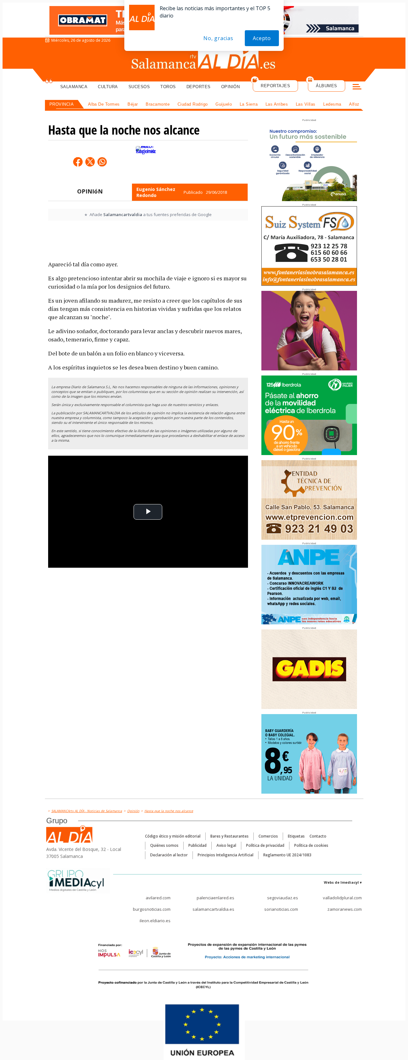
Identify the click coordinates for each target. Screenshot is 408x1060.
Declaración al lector (169, 855)
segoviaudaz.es (282, 898)
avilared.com (158, 898)
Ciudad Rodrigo (193, 104)
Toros (168, 86)
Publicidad (197, 845)
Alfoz (354, 104)
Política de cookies (311, 845)
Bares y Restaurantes (229, 836)
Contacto (318, 836)
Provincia (61, 104)
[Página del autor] (146, 162)
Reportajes (275, 85)
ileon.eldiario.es (155, 920)
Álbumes (326, 85)
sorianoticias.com (281, 909)
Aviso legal (226, 845)
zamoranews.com (344, 909)
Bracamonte (158, 104)
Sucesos (139, 86)
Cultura (108, 86)
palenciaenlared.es (215, 898)
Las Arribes (277, 104)
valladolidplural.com (342, 898)
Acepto (262, 38)
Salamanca (74, 86)
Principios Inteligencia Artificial (225, 855)
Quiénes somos (164, 845)
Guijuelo (223, 104)
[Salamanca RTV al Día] (204, 59)
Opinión (230, 86)
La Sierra (249, 104)
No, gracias (218, 38)
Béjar (132, 104)
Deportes (198, 86)
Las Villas (306, 104)
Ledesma (332, 104)
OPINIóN (90, 191)
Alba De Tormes (104, 104)
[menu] (357, 87)
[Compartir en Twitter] (90, 162)
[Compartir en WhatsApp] (102, 162)
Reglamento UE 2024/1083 (287, 855)
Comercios (268, 836)
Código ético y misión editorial (172, 836)
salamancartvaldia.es (213, 909)
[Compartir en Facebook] (78, 162)
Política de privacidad (265, 845)
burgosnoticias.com (152, 909)
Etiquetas (296, 836)
